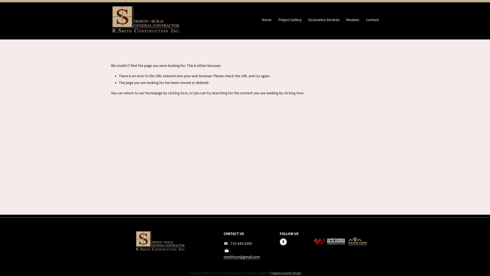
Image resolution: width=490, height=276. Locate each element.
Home (266, 19)
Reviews (352, 19)
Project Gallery (290, 19)
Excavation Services (323, 19)
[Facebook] (283, 241)
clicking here (178, 93)
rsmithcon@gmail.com (242, 257)
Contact (372, 19)
